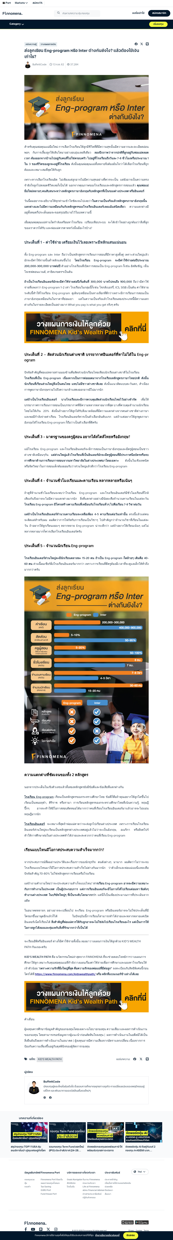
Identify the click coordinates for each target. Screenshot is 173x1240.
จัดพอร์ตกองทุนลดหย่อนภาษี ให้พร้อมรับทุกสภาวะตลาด (104, 1149)
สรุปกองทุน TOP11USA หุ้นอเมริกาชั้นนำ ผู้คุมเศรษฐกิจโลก (28, 1149)
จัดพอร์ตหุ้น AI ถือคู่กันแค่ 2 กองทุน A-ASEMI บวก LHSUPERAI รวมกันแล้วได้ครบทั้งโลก (142, 1149)
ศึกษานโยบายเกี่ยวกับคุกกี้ (107, 1235)
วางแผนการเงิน (48, 44)
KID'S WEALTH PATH (50, 1059)
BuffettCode (51, 1081)
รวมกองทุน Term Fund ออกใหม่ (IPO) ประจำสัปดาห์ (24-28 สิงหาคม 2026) (66, 1149)
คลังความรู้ (31, 44)
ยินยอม (131, 1235)
